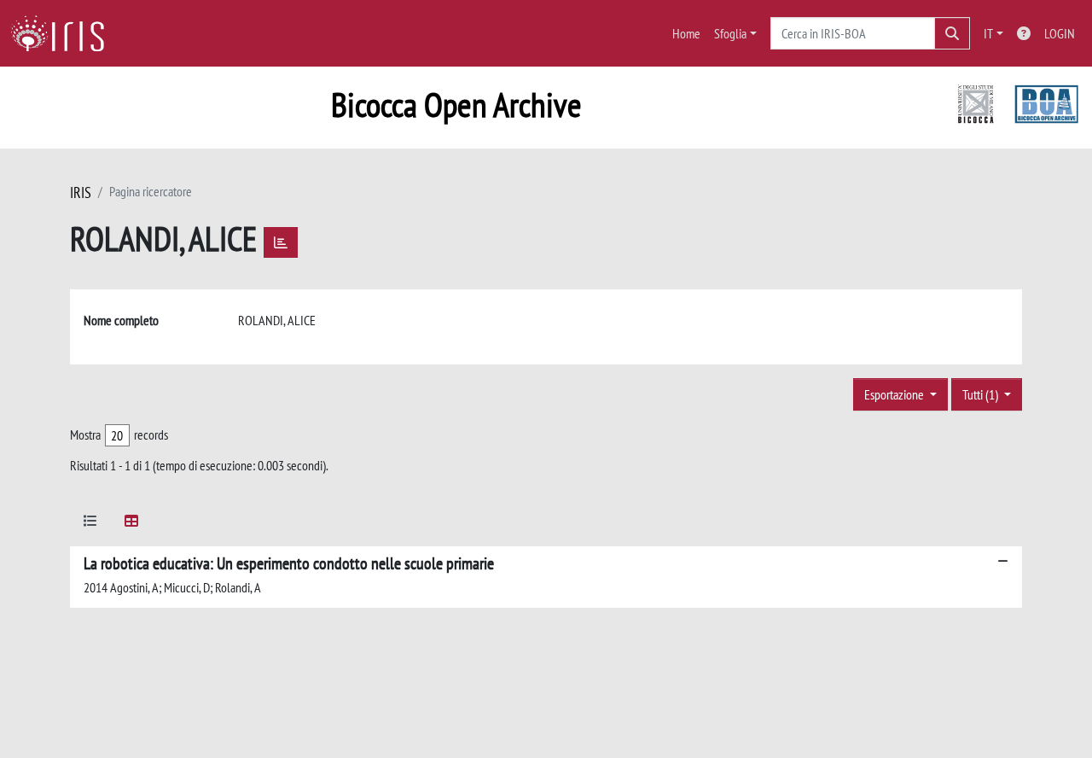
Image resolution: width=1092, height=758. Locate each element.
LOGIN (1059, 33)
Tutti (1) (981, 394)
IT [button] (988, 33)
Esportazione (895, 394)
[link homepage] (64, 33)
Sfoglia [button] (730, 33)
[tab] (90, 524)
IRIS (80, 192)
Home (686, 33)
